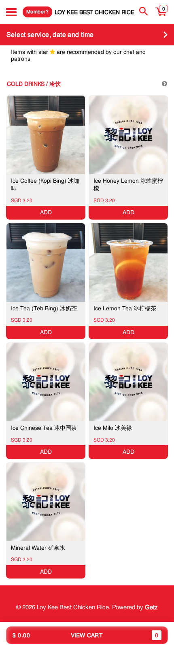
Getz (151, 607)
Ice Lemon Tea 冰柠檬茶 (124, 308)
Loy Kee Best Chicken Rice (94, 12)
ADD (46, 212)
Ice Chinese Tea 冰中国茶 (44, 427)
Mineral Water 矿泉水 (38, 547)
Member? (37, 12)
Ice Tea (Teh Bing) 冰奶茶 (44, 308)
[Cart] (161, 15)
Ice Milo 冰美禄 (112, 427)
